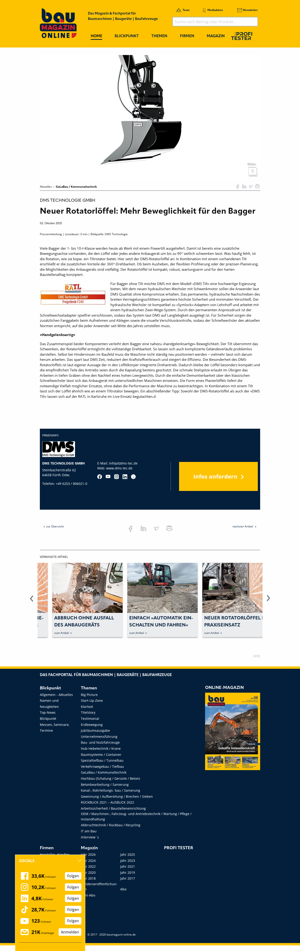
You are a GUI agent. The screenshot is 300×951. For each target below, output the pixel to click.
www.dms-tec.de (119, 468)
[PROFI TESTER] (241, 36)
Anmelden (70, 932)
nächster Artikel (243, 526)
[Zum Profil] (133, 476)
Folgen (73, 875)
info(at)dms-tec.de (123, 463)
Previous (32, 601)
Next (268, 601)
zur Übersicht (55, 526)
